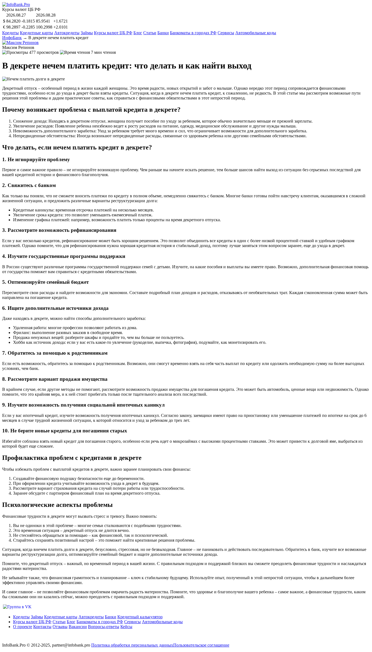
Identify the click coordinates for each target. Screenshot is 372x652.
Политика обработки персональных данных (132, 645)
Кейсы (126, 626)
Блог (137, 32)
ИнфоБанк (12, 37)
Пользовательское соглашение (201, 645)
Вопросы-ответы (103, 626)
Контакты (42, 626)
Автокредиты (67, 32)
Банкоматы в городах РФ (193, 32)
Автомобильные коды (255, 32)
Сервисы (226, 32)
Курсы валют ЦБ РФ (113, 32)
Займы (87, 32)
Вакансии (78, 626)
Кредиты (10, 32)
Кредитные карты (36, 32)
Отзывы (60, 626)
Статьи (149, 32)
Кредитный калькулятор (140, 616)
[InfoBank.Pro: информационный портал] (16, 4)
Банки (163, 32)
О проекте (22, 626)
